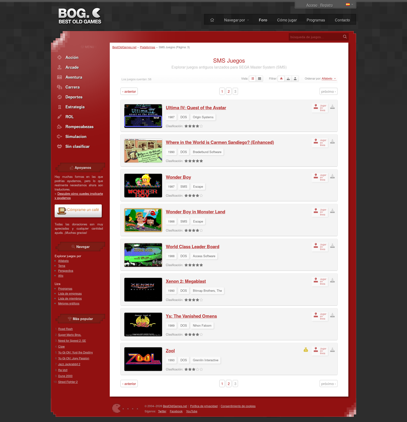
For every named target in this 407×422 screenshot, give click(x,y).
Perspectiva (65, 270)
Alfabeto (63, 261)
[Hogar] (212, 20)
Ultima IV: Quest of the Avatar (196, 107)
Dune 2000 (65, 376)
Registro (326, 4)
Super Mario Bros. (69, 335)
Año (60, 275)
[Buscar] (344, 37)
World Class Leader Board (192, 246)
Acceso (311, 4)
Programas (316, 20)
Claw (61, 346)
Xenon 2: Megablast (186, 281)
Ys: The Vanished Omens (191, 316)
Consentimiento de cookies (238, 406)
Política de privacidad (204, 406)
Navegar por (235, 20)
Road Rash (65, 329)
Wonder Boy (178, 177)
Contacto (342, 20)
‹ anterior (129, 91)
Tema (61, 266)
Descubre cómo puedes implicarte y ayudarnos (79, 195)
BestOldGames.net (124, 47)
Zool (170, 350)
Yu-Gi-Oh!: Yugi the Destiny (75, 352)
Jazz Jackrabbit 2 (69, 364)
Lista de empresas (70, 293)
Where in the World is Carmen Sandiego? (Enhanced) (220, 142)
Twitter (162, 411)
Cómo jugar (287, 20)
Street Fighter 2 (68, 382)
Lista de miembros (70, 298)
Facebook (176, 411)
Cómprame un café (83, 209)
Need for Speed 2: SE (72, 340)
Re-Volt (62, 370)
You (191, 411)
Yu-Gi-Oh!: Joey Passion (73, 358)
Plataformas (147, 47)
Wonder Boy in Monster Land (195, 211)
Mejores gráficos (68, 303)
